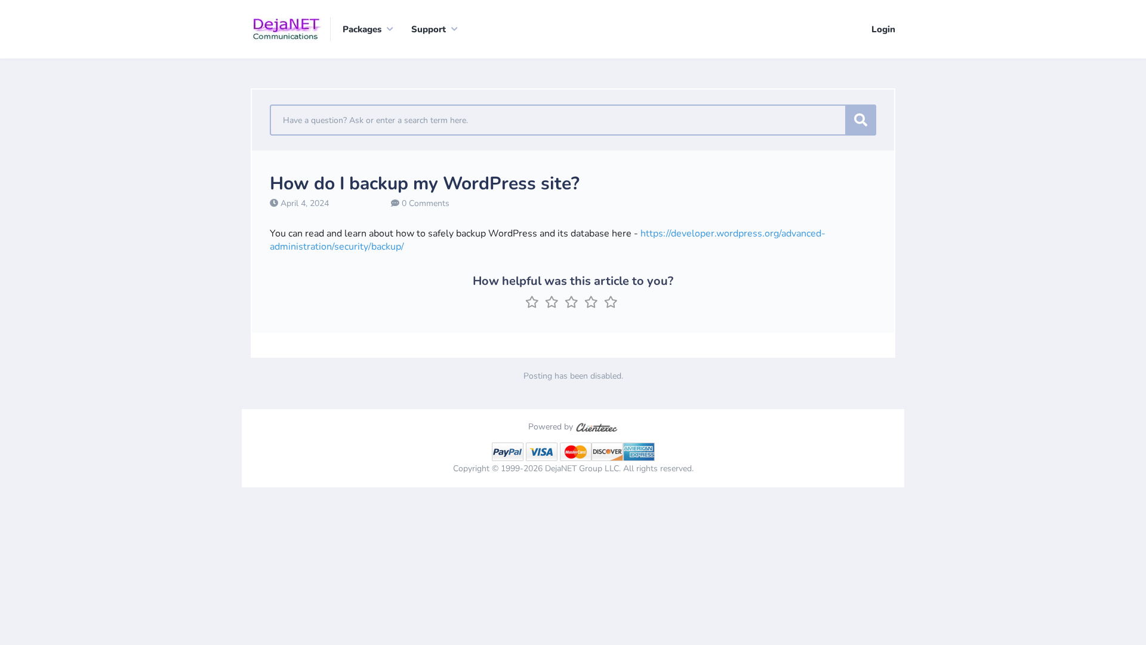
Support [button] (428, 29)
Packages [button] (362, 29)
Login (883, 29)
